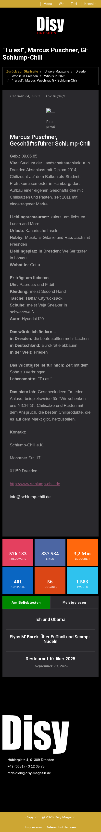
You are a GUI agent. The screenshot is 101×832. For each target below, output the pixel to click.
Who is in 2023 (54, 76)
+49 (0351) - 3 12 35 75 (26, 766)
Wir (61, 4)
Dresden (81, 71)
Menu (48, 4)
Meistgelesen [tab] (74, 602)
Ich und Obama (50, 619)
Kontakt (90, 4)
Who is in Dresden (25, 76)
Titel (74, 4)
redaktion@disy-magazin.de (29, 773)
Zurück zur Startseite (22, 71)
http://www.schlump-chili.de (35, 484)
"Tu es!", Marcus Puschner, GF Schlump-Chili (44, 80)
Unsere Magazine (56, 71)
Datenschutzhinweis (61, 827)
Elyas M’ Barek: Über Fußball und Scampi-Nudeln (50, 639)
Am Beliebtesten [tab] (26, 602)
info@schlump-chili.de (30, 497)
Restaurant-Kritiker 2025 (50, 658)
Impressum (33, 827)
